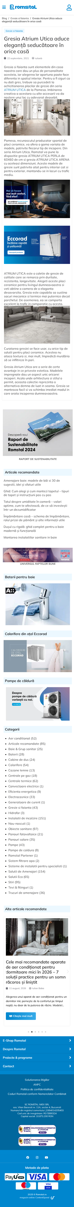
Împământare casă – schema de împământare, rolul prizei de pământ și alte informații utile (37, 518)
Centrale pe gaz (19, 775)
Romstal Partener (20, 855)
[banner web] (37, 220)
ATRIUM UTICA (15, 90)
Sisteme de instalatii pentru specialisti (35, 866)
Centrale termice (20, 781)
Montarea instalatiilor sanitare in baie (30, 537)
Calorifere (15, 765)
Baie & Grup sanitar (22, 749)
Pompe (13, 845)
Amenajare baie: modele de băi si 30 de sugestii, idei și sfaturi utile (32, 482)
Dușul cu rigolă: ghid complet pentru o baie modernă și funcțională (34, 529)
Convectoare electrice (23, 786)
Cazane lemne (18, 770)
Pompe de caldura (21, 850)
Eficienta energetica (22, 791)
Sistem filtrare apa (21, 861)
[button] (6, 971)
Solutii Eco (15, 877)
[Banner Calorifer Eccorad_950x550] (37, 266)
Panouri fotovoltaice (22, 834)
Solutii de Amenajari (22, 871)
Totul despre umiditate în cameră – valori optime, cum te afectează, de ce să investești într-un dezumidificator (35, 505)
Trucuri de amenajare (23, 893)
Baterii (13, 754)
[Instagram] (37, 1157)
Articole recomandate (23, 744)
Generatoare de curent (24, 802)
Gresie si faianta (19, 18)
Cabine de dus (18, 760)
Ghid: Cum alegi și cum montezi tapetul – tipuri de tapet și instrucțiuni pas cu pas (36, 493)
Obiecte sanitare (20, 829)
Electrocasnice (18, 797)
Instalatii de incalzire (23, 818)
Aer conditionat (19, 738)
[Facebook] (28, 1157)
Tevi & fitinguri (18, 887)
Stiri (11, 882)
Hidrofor (14, 813)
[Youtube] (46, 1157)
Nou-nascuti (17, 823)
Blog (4, 18)
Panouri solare (18, 839)
